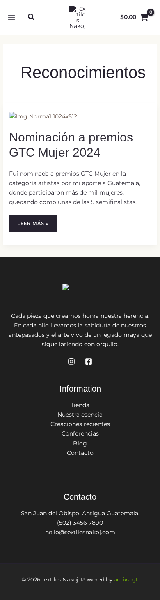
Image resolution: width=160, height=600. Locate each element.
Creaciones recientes (80, 424)
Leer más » (35, 226)
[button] (31, 18)
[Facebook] (88, 361)
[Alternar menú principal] (11, 17)
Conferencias (80, 433)
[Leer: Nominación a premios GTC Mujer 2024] (43, 116)
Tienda (80, 405)
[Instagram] (71, 361)
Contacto (80, 452)
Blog (80, 443)
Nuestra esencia (80, 414)
